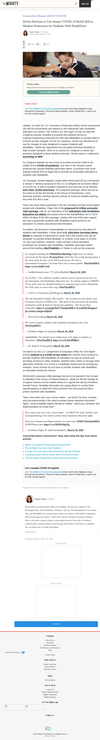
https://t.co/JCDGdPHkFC (66, 340)
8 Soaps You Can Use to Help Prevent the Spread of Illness (52, 451)
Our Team (50, 643)
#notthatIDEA (68, 308)
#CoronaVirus (56, 257)
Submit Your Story (50, 664)
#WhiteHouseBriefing (60, 254)
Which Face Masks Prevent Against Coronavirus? (48, 445)
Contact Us (50, 689)
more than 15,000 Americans (38, 190)
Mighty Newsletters (50, 695)
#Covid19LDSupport (86, 308)
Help (50, 650)
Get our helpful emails (48, 92)
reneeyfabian (30, 532)
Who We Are (50, 640)
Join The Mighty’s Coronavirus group (42, 109)
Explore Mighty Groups (50, 692)
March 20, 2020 (78, 272)
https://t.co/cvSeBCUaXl (37, 266)
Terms (53, 736)
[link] (10, 4)
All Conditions (50, 680)
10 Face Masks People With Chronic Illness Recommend (51, 458)
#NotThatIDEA (51, 248)
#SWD (80, 421)
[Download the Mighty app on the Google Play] (35, 707)
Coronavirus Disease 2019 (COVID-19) (44, 15)
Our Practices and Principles (50, 648)
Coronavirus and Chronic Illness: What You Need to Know (52, 455)
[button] (45, 32)
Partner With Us (50, 667)
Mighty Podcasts (50, 697)
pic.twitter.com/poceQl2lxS (38, 311)
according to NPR (32, 156)
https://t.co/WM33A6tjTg (56, 424)
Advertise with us (50, 669)
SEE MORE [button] (56, 624)
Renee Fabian (35, 32)
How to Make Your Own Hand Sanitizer (43, 448)
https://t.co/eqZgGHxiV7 (48, 308)
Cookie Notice (50, 655)
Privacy (47, 736)
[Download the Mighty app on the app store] (14, 707)
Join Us (85, 3)
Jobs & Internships (50, 645)
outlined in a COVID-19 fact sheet (48, 354)
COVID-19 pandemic (48, 165)
